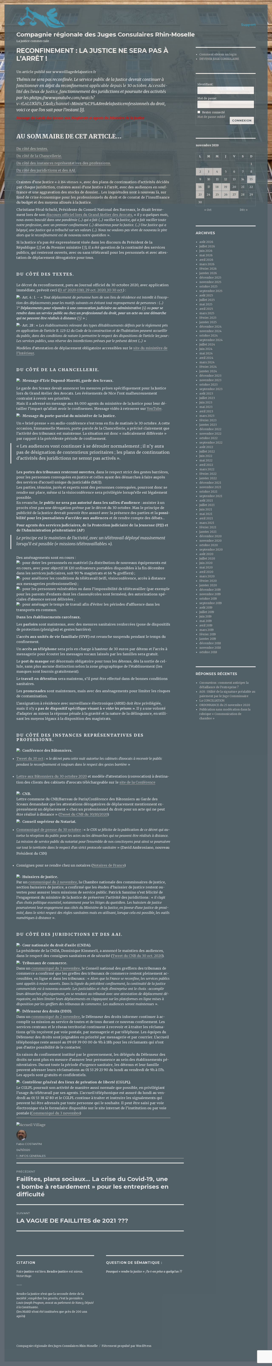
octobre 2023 (208, 384)
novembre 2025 (210, 282)
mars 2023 (206, 416)
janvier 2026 (208, 273)
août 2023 (206, 393)
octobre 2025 (208, 286)
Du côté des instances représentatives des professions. (63, 163)
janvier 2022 (208, 478)
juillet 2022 (207, 451)
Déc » (244, 210)
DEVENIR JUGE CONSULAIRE (219, 59)
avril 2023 (206, 411)
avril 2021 (206, 518)
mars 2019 (206, 630)
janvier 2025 (208, 322)
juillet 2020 (207, 558)
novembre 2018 (210, 648)
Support (248, 25)
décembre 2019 (210, 590)
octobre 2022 (208, 438)
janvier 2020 (208, 585)
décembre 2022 (210, 429)
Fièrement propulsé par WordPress (126, 1346)
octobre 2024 (208, 335)
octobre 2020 (208, 545)
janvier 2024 (208, 371)
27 (234, 194)
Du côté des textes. (32, 149)
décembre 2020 (210, 536)
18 (217, 187)
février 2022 (208, 474)
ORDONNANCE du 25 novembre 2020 (224, 705)
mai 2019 (205, 621)
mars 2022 (206, 469)
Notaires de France (108, 865)
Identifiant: (205, 84)
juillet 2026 (207, 246)
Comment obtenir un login (218, 54)
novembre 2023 (210, 380)
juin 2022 (205, 456)
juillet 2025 (207, 300)
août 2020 (206, 554)
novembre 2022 (210, 434)
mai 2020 (206, 567)
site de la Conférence (137, 782)
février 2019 (207, 634)
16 (200, 187)
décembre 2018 (210, 643)
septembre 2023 (210, 389)
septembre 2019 (210, 603)
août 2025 (206, 295)
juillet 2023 (207, 398)
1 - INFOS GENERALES (31, 1155)
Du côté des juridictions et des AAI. (46, 170)
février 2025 (207, 318)
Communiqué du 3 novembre (55, 1113)
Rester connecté (213, 112)
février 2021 (207, 527)
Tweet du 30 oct (29, 758)
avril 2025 (206, 309)
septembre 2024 (211, 340)
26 (226, 194)
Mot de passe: (207, 98)
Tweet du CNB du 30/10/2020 (84, 814)
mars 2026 (206, 264)
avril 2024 (206, 358)
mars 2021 (206, 523)
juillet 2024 (207, 344)
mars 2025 (206, 313)
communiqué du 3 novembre (55, 968)
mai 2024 (206, 353)
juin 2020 (205, 563)
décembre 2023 (210, 376)
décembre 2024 (210, 326)
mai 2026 (205, 255)
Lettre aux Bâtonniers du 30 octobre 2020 (51, 776)
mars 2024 (207, 362)
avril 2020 (206, 572)
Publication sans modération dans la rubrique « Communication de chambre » (225, 714)
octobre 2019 (208, 599)
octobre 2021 (208, 491)
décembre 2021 (210, 483)
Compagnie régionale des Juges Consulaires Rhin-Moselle (105, 34)
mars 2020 (207, 576)
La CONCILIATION (211, 700)
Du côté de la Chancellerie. (39, 156)
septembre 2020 (211, 549)
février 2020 (208, 581)
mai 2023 (205, 407)
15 (251, 179)
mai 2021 (205, 514)
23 (200, 194)
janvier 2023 (208, 425)
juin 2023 (205, 402)
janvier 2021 (207, 532)
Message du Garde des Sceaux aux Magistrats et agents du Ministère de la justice (80, 118)
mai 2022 (205, 460)
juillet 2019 (206, 612)
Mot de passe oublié (211, 117)
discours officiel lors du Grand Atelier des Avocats (89, 215)
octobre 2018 (208, 652)
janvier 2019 (207, 639)
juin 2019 (205, 616)
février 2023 (208, 420)
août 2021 (206, 500)
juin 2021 (205, 509)
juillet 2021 (206, 505)
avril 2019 (205, 625)
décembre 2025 (210, 277)
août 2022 (206, 447)
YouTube (154, 408)
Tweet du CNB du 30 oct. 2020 (137, 956)
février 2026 (208, 269)
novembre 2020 (210, 541)
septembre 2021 (210, 496)
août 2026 (206, 242)
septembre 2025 (210, 291)
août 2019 (205, 607)
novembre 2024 (210, 331)
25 (217, 194)
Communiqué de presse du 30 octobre (48, 829)
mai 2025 (205, 304)
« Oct (207, 210)
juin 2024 (205, 349)
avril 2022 (206, 465)
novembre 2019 (210, 594)
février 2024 (208, 367)
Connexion (241, 120)
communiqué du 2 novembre (52, 882)
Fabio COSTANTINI (29, 1144)
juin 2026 (205, 251)
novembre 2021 (210, 487)
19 (225, 187)
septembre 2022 (210, 442)
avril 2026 (206, 260)
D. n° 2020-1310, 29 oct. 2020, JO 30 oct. (91, 290)
